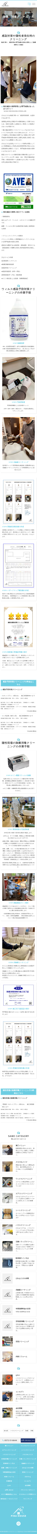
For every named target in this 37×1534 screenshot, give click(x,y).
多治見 (6, 1431)
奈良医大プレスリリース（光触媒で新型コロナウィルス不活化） (18, 976)
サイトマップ (28, 1499)
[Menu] (34, 4)
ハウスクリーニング (16, 1431)
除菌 (26, 1431)
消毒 (31, 1431)
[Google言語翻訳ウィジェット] (29, 4)
